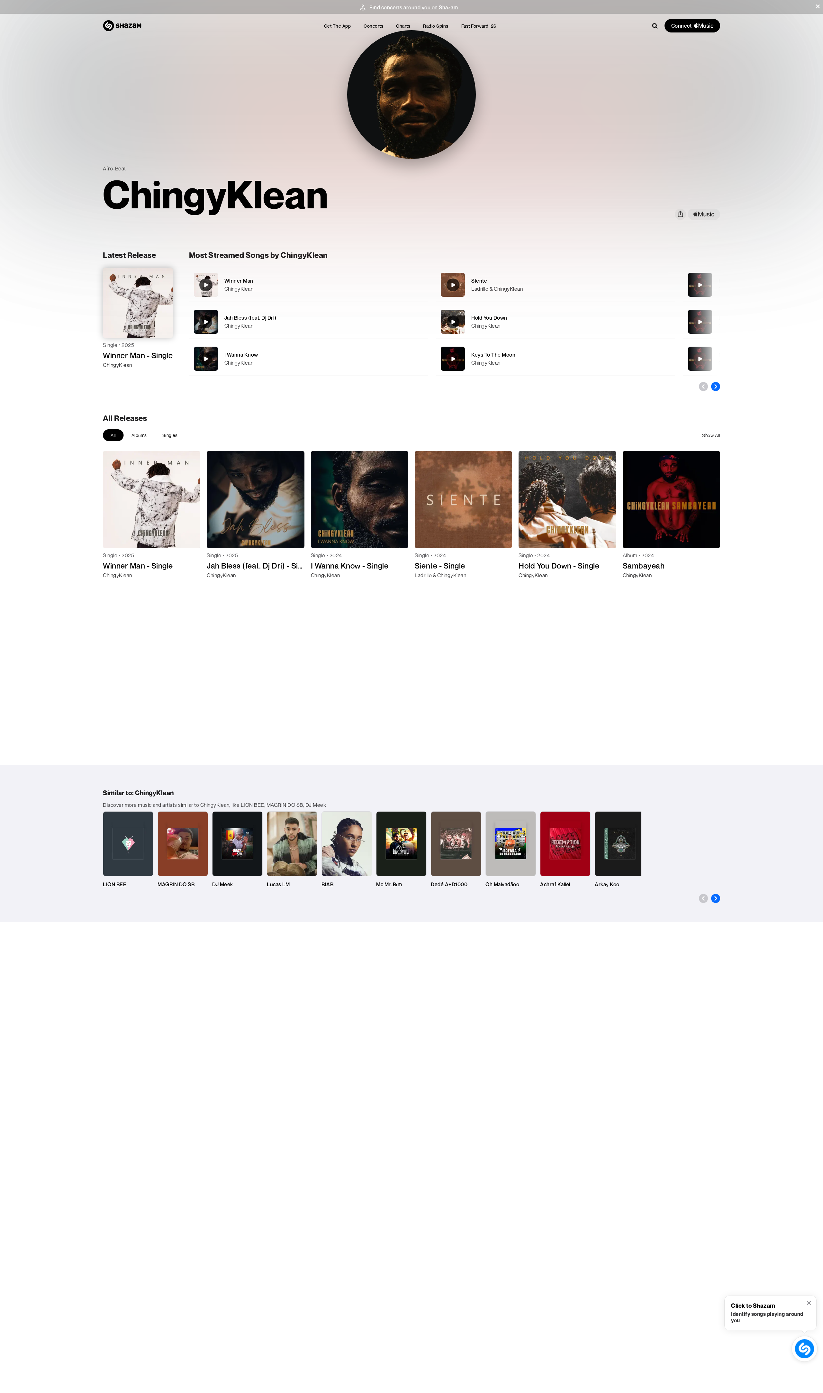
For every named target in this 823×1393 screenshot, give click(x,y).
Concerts (373, 26)
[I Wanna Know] (308, 359)
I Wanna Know (241, 354)
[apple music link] (704, 214)
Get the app (337, 26)
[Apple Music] (114, 376)
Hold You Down (489, 317)
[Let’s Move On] (699, 321)
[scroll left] (703, 386)
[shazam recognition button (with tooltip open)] (804, 1348)
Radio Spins (435, 26)
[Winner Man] (308, 285)
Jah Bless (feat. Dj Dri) (250, 317)
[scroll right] (715, 386)
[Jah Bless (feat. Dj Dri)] (308, 322)
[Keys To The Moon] (555, 359)
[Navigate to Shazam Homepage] (122, 25)
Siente (479, 281)
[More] (401, 284)
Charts (403, 26)
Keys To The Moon (493, 354)
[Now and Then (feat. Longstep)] (699, 358)
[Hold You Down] (555, 322)
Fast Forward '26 (478, 26)
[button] (818, 6)
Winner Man (238, 281)
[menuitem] (337, 25)
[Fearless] (699, 284)
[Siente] (555, 285)
